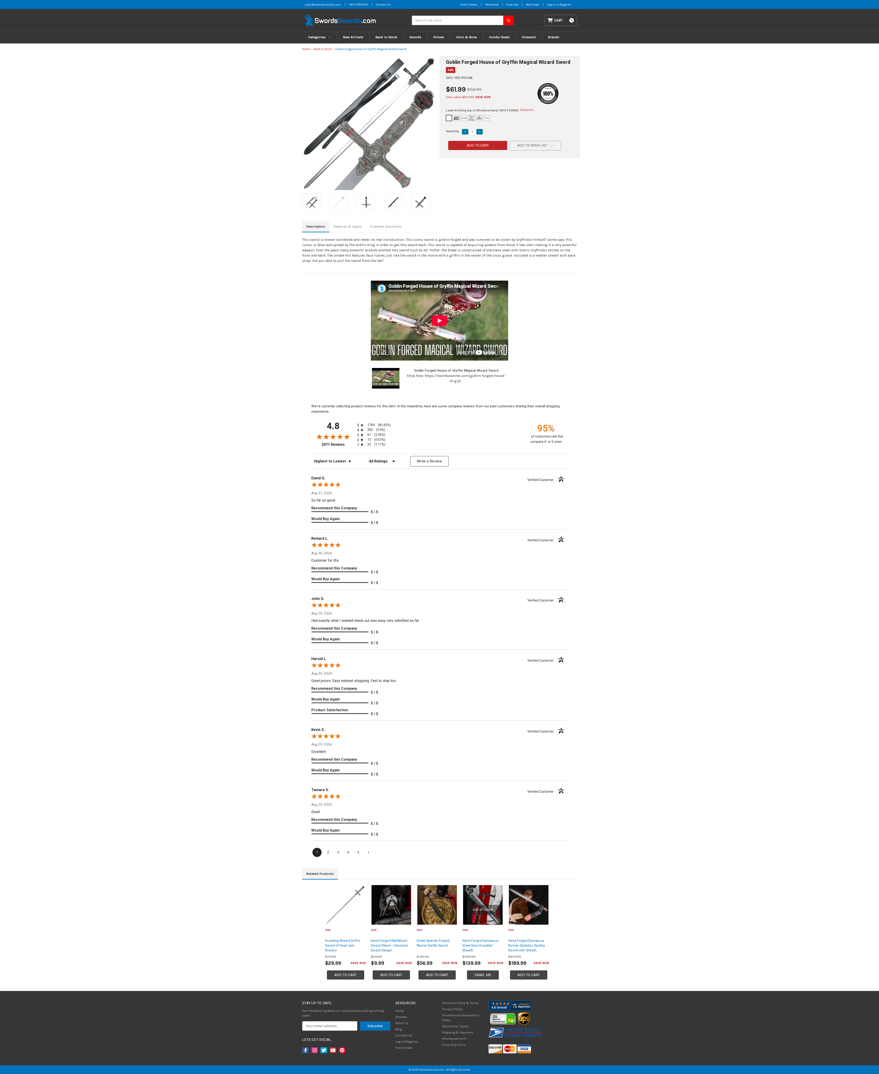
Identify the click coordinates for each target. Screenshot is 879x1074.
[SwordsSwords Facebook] (305, 1050)
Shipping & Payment (457, 1032)
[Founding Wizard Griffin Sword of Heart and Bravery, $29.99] (345, 905)
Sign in (551, 4)
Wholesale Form (454, 1039)
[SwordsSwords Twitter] (323, 1050)
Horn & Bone (466, 37)
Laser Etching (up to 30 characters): (489, 110)
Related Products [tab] (320, 874)
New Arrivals (353, 37)
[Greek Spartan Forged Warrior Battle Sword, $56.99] (437, 905)
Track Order (404, 1048)
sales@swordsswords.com (323, 4)
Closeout (529, 37)
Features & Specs (347, 226)
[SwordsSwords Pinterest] (342, 1050)
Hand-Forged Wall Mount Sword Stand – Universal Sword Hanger (389, 945)
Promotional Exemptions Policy (460, 1017)
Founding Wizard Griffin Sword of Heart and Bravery (342, 945)
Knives (438, 37)
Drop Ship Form (454, 1045)
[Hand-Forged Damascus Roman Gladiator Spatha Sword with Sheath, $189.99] (528, 905)
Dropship (512, 4)
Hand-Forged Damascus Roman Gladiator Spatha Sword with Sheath (526, 945)
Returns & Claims (455, 1026)
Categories (317, 37)
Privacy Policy (452, 1009)
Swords (415, 37)
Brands (553, 37)
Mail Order (532, 4)
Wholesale (492, 4)
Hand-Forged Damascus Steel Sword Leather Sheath (480, 945)
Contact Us (383, 4)
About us (402, 1023)
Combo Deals (499, 37)
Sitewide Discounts (385, 226)
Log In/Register (406, 1042)
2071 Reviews (338, 444)
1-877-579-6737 (358, 4)
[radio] (373, 425)
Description (315, 226)
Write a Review (429, 461)
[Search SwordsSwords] (508, 20)
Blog (398, 1029)
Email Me (483, 975)
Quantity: (453, 131)
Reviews (401, 1017)
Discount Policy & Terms (460, 1003)
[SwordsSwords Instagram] (314, 1050)
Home (399, 1011)
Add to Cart (345, 975)
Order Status (469, 4)
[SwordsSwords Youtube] (333, 1050)
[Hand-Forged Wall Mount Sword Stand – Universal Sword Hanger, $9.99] (391, 905)
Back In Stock (386, 37)
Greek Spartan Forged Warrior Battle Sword (433, 943)
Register (565, 4)
